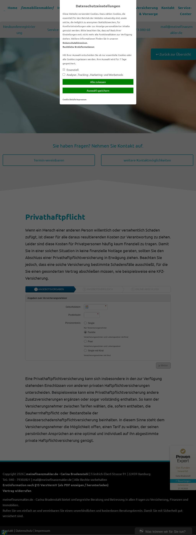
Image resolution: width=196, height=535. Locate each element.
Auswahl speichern (98, 90)
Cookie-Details (69, 99)
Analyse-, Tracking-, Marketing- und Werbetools (94, 74)
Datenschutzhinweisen (75, 42)
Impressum (81, 99)
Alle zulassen (98, 82)
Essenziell (72, 69)
